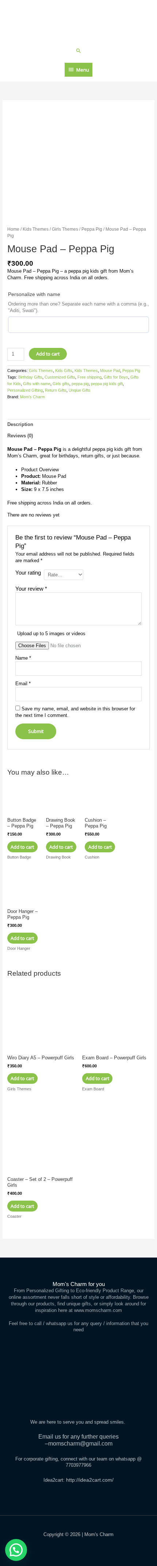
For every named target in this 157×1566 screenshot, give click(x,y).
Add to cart (48, 353)
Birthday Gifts (30, 377)
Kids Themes (36, 229)
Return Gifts (55, 390)
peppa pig (80, 383)
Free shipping (89, 377)
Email (23, 683)
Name (23, 658)
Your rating (28, 572)
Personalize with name (34, 294)
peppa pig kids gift (107, 383)
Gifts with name (36, 383)
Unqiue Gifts (80, 390)
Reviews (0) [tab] (20, 435)
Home (13, 229)
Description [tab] (20, 424)
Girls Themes (65, 229)
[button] (79, 50)
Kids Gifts (63, 370)
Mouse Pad (110, 370)
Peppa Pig (91, 229)
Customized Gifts (60, 377)
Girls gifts (61, 383)
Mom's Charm (32, 397)
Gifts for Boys (116, 377)
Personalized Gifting (25, 390)
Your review (31, 589)
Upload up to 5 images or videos (51, 633)
